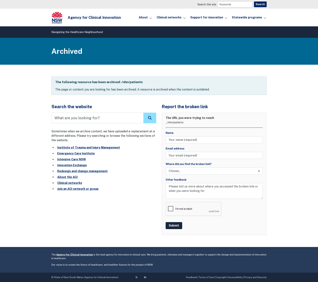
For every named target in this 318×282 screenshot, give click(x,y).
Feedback (191, 277)
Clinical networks (169, 17)
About (143, 17)
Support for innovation (206, 17)
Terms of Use (206, 277)
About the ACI (67, 177)
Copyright (220, 277)
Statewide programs (247, 17)
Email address (175, 148)
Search (260, 4)
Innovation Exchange (72, 165)
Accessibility (235, 277)
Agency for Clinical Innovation (74, 254)
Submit (174, 225)
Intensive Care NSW (71, 159)
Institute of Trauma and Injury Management (88, 147)
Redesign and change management (82, 171)
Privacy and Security (255, 277)
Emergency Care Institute (76, 153)
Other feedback (176, 179)
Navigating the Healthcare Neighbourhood (77, 32)
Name (170, 132)
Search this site (206, 4)
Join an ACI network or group (77, 189)
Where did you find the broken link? (189, 164)
